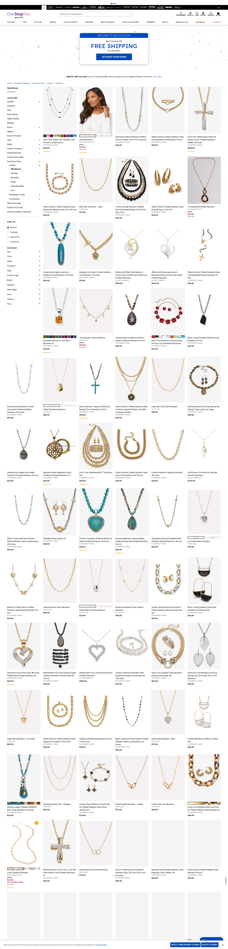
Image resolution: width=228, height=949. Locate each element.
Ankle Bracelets (17, 186)
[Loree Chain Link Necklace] (168, 778)
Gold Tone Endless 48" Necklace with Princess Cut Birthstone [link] (59, 142)
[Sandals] (39, 101)
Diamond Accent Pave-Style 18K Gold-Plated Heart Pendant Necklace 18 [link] (23, 675)
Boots (9, 127)
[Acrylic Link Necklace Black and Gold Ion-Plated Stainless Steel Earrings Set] (204, 777)
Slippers (10, 131)
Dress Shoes (12, 114)
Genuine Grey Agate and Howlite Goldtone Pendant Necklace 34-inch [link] (22, 475)
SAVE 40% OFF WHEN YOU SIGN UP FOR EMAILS (107, 2)
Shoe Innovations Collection (19, 212)
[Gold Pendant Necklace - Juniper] (132, 778)
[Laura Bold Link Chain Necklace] (59, 581)
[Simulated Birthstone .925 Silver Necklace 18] (59, 311)
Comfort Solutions (15, 148)
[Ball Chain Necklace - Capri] (96, 180)
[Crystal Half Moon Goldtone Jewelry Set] (204, 712)
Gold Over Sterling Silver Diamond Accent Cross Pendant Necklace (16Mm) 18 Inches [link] (202, 141)
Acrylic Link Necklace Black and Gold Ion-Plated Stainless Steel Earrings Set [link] (204, 809)
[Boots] (39, 127)
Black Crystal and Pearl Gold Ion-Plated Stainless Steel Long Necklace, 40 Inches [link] (132, 743)
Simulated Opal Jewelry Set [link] (54, 539)
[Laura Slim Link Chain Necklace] (168, 380)
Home (9, 83)
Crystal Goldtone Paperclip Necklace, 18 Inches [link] (167, 475)
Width (9, 144)
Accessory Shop (38, 83)
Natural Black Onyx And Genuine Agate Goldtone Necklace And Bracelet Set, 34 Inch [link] (59, 677)
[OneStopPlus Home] (18, 15)
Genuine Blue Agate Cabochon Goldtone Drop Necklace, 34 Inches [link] (58, 274)
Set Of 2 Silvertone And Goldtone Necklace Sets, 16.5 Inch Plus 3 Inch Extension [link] (130, 874)
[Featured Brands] (39, 152)
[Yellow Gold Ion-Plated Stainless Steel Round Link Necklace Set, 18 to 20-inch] (59, 180)
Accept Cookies (209, 945)
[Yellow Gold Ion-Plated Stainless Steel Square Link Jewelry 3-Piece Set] (59, 712)
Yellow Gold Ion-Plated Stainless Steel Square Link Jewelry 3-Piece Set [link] (59, 741)
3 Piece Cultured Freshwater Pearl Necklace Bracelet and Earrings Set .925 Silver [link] (130, 677)
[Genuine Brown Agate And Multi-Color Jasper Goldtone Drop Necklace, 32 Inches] (168, 915)
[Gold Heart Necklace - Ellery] (168, 712)
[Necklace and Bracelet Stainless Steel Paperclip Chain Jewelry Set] (168, 843)
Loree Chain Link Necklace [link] (163, 805)
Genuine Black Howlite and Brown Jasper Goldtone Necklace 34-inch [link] (130, 340)
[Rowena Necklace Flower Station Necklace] (132, 581)
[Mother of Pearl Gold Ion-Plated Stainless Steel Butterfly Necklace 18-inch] (23, 580)
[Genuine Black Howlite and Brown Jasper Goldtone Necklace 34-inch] (132, 311)
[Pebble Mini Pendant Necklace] (96, 581)
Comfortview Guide (15, 157)
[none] (59, 110)
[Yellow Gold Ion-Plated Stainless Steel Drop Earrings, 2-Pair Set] (168, 180)
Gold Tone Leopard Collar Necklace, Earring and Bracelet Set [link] (167, 675)
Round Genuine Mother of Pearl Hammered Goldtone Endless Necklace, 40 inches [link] (20, 410)
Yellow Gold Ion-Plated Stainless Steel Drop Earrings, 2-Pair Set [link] (167, 209)
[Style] (39, 140)
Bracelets (15, 177)
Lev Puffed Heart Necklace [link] (199, 542)
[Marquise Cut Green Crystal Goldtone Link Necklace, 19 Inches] (96, 245)
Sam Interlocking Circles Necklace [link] (93, 871)
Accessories (14, 199)
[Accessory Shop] (39, 161)
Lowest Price (14, 242)
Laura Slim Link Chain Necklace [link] (165, 407)
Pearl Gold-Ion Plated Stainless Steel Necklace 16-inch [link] (203, 872)
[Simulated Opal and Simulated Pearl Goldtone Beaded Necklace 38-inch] (168, 512)
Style (9, 140)
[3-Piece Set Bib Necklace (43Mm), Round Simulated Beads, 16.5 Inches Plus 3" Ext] (132, 180)
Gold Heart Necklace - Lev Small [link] (21, 740)
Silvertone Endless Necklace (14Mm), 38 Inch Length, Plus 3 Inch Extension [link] (131, 139)
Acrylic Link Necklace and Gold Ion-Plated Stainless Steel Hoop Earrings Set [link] (167, 611)
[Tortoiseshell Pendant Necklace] (204, 180)
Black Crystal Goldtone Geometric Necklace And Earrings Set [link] (202, 609)
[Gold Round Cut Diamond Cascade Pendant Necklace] (204, 446)
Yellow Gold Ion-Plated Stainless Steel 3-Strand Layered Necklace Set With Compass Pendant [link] (131, 410)
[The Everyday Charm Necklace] (96, 311)
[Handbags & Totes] (39, 194)
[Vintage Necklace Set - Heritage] (59, 778)
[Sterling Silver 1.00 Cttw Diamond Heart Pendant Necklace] (96, 646)
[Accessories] (39, 198)
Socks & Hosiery (14, 136)
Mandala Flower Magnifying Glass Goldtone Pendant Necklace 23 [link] (57, 475)
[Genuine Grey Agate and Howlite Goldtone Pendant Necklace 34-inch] (23, 446)
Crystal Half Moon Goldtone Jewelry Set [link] (203, 741)
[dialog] (218, 7)
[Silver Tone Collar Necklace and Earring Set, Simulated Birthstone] (204, 915)
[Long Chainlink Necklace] (23, 843)
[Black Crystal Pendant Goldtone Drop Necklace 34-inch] (204, 311)
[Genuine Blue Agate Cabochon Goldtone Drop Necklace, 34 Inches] (59, 245)
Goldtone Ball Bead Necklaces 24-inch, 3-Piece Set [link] (95, 741)
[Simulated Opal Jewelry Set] (59, 512)
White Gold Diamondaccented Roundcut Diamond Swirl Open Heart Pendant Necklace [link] (167, 276)
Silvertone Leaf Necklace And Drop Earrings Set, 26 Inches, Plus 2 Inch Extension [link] (202, 677)
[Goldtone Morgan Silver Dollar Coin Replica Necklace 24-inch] (59, 915)
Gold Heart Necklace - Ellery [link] (163, 740)
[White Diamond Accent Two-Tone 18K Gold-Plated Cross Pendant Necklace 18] (59, 843)
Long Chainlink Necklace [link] (17, 873)
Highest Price (15, 237)
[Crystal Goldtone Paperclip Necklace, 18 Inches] (168, 445)
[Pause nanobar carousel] (112, 4)
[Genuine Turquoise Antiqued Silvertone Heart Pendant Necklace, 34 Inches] (96, 512)
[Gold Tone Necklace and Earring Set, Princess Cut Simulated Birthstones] (168, 311)
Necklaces (16, 169)
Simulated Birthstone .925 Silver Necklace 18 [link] (56, 343)
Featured (13, 227)
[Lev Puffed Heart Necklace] (204, 512)
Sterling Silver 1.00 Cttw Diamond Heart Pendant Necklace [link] (95, 675)
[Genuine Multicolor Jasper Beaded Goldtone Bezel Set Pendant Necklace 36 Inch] (132, 512)
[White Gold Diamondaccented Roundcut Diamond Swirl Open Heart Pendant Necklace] (168, 245)
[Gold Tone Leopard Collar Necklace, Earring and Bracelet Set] (168, 646)
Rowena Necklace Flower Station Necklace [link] (129, 609)
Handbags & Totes (17, 194)
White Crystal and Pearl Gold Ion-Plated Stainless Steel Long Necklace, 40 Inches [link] (23, 542)
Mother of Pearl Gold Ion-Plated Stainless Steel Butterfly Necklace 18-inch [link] (23, 611)
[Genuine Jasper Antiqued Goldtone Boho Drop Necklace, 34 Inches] (23, 777)
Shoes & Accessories (21, 83)
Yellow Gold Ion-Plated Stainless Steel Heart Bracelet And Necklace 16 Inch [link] (167, 139)
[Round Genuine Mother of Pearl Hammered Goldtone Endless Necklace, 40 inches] (23, 380)
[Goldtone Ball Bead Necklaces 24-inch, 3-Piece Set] (96, 712)
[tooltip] (44, 7)
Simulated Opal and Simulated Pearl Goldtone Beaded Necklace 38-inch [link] (167, 541)
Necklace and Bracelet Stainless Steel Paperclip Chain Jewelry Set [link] (167, 872)
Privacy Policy (102, 945)
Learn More (157, 77)
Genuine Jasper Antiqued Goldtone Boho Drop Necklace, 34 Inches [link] (22, 809)
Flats (9, 110)
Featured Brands (14, 153)
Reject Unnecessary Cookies (185, 945)
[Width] (39, 144)
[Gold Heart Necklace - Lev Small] (23, 712)
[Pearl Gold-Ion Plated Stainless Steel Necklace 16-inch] (204, 843)
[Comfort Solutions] (39, 148)
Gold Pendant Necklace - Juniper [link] (129, 805)
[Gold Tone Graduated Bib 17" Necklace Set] (96, 446)
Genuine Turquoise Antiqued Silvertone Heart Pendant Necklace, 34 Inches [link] (95, 541)
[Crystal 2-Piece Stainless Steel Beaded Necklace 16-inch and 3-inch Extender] (96, 915)
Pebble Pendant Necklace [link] (54, 410)
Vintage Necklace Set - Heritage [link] (56, 805)
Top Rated (14, 232)
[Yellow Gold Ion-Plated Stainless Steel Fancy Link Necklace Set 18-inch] (132, 446)
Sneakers (11, 106)
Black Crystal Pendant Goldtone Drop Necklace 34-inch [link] (203, 340)
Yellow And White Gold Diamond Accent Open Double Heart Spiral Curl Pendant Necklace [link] (131, 276)
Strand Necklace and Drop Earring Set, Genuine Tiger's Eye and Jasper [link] (204, 409)
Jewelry (50, 83)
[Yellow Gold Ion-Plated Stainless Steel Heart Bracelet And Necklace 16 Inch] (168, 110)
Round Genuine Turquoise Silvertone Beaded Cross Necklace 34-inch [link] (94, 409)
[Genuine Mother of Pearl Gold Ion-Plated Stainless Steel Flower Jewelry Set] (132, 915)
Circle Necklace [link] (86, 140)
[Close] (222, 945)
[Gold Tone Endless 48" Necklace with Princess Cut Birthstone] (59, 110)
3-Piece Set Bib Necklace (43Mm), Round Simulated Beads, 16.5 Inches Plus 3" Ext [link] (130, 211)
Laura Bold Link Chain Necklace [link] (56, 608)
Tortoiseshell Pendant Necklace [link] (201, 208)
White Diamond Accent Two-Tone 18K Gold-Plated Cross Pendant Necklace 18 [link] (59, 874)
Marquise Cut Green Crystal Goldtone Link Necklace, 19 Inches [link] (95, 274)
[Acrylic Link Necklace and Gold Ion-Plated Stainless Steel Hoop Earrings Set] (168, 580)
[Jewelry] (39, 165)
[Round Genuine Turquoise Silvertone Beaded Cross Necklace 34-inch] (96, 380)
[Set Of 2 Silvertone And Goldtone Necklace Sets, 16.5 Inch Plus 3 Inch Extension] (132, 843)
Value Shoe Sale (14, 203)
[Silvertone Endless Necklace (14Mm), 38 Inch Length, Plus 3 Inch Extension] (132, 110)
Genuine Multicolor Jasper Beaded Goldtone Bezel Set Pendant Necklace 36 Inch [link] (131, 542)
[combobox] (95, 14)
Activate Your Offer (114, 57)
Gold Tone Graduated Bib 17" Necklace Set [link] (95, 475)
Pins (12, 190)
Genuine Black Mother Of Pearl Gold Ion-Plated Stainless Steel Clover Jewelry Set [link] (94, 808)
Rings (13, 182)
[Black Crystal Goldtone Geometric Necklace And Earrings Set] (204, 580)
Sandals (10, 101)
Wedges (10, 123)
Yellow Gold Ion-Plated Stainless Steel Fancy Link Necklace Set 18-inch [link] (131, 475)
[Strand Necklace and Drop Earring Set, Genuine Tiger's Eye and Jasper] (204, 380)
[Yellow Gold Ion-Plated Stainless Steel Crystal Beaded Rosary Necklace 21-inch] (204, 245)
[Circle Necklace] (96, 110)
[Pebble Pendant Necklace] (59, 380)
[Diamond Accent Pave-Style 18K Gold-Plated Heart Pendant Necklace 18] (23, 646)
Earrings (14, 173)
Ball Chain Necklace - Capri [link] (90, 208)
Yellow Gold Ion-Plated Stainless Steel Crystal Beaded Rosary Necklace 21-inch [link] (204, 276)
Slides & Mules (13, 118)
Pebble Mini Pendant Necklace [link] (92, 611)
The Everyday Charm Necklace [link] (92, 338)
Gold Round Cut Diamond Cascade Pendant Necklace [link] (202, 475)
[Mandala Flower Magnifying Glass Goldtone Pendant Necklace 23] (59, 446)
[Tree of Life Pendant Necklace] (23, 915)
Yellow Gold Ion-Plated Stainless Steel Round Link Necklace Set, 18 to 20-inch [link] (59, 209)
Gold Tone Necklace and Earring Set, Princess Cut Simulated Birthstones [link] (167, 343)
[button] (203, 14)
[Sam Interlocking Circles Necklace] (96, 843)
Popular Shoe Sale (15, 207)
